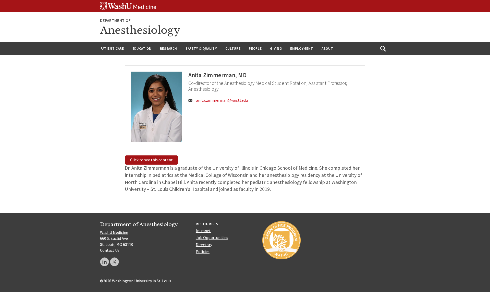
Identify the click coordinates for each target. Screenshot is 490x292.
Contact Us (109, 250)
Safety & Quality (201, 48)
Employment (301, 48)
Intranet (203, 230)
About (327, 48)
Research (168, 48)
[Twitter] (114, 261)
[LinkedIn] (104, 261)
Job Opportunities (212, 237)
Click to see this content (151, 159)
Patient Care (112, 48)
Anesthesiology (140, 30)
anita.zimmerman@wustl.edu (222, 100)
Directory (204, 244)
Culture (233, 48)
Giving (276, 48)
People (255, 48)
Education (142, 48)
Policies (203, 251)
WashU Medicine (114, 232)
